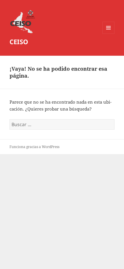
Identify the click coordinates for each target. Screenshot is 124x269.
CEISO (19, 41)
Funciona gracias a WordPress (34, 146)
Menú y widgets (108, 33)
